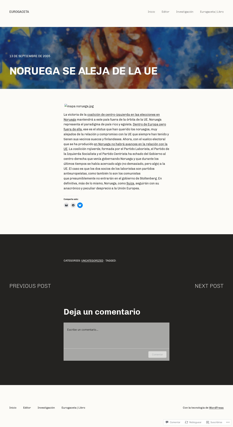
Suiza (130, 183)
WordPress (216, 407)
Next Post (209, 286)
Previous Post (30, 286)
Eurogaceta (19, 12)
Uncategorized (92, 260)
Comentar (157, 354)
